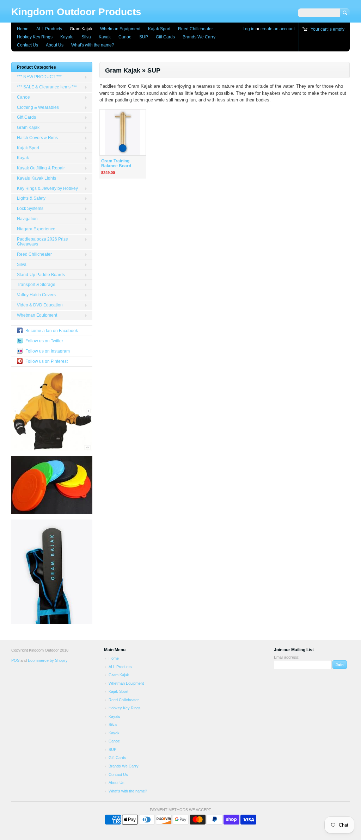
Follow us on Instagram (47, 351)
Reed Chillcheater (195, 28)
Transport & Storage (36, 284)
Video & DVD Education (40, 305)
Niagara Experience (36, 228)
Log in (249, 28)
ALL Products (49, 28)
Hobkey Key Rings (35, 37)
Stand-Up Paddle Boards (41, 274)
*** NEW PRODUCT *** (39, 76)
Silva (86, 37)
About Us (54, 45)
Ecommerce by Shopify (48, 660)
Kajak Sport (159, 28)
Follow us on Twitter (44, 340)
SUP (143, 37)
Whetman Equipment (120, 28)
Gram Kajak (81, 28)
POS (15, 660)
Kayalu (67, 37)
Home (23, 28)
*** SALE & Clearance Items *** (47, 87)
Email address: (286, 657)
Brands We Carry (199, 37)
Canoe (124, 37)
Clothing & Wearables (38, 107)
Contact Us (27, 45)
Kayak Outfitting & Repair (41, 168)
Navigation (27, 218)
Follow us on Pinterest (46, 361)
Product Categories (36, 67)
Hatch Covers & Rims (37, 137)
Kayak (105, 37)
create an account (278, 28)
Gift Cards (165, 37)
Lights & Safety (31, 198)
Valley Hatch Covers (36, 294)
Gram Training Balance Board (116, 163)
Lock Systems (30, 208)
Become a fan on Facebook (51, 330)
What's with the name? (92, 45)
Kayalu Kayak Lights (36, 178)
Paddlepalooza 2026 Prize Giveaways (42, 242)
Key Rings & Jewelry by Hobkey (47, 188)
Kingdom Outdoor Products (76, 11)
